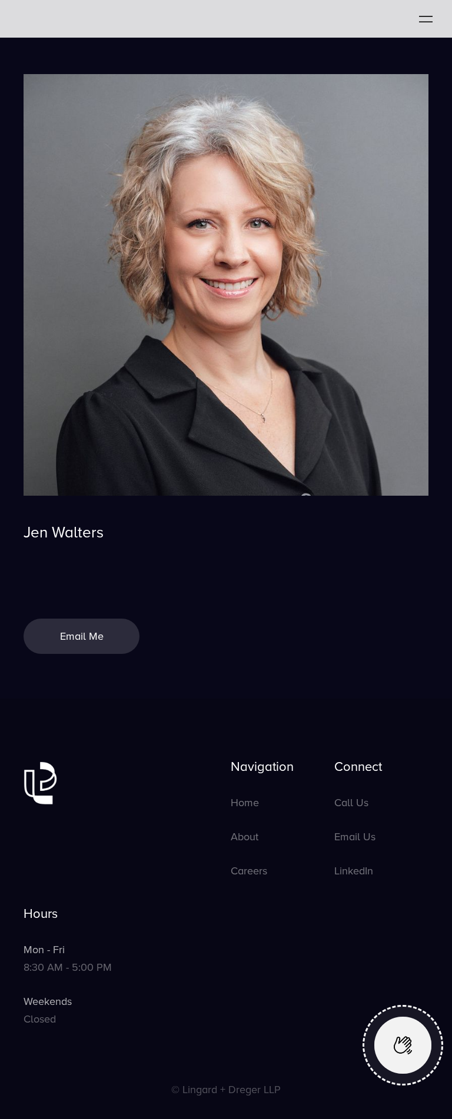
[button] (425, 18)
